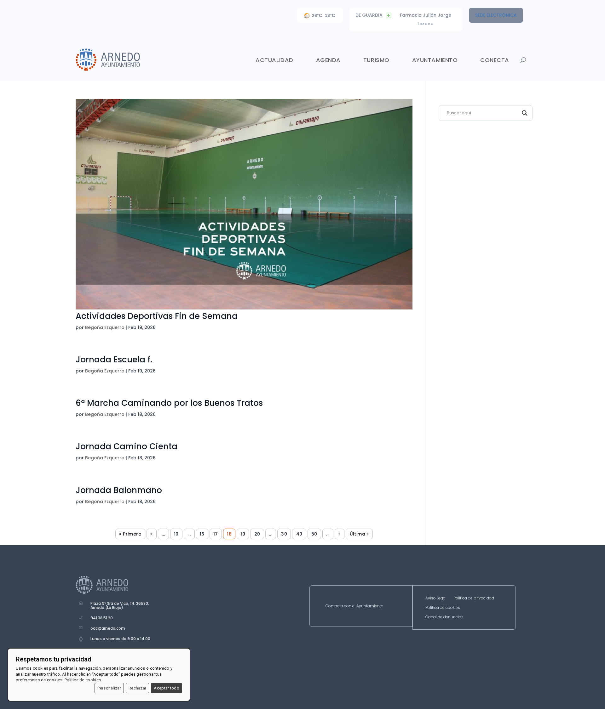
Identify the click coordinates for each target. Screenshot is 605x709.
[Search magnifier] (524, 113)
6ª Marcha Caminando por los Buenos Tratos (169, 403)
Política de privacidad (473, 598)
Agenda (328, 60)
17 (215, 534)
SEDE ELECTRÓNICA (496, 15)
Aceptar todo (166, 688)
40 (299, 534)
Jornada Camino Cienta (126, 446)
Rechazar (137, 688)
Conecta (494, 60)
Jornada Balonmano (119, 490)
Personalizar (109, 688)
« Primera (130, 534)
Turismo (376, 60)
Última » (359, 534)
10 (176, 534)
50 (314, 534)
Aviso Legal (436, 598)
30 (284, 534)
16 (202, 534)
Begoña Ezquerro (104, 327)
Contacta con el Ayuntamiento (354, 606)
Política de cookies (442, 607)
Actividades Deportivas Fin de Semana (157, 316)
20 (257, 534)
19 (242, 534)
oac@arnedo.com (107, 628)
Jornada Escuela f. (114, 359)
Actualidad (274, 60)
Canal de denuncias (444, 617)
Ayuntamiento (435, 60)
